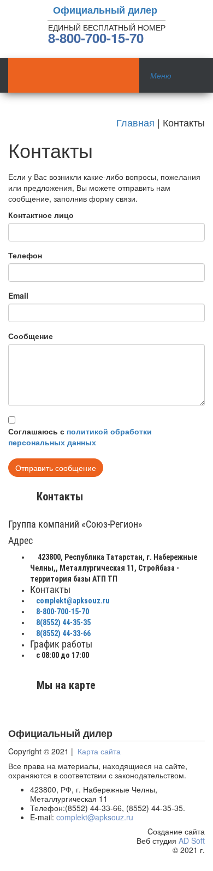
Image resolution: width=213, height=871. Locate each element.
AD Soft (192, 840)
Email (18, 295)
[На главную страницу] (73, 75)
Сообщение (30, 335)
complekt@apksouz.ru (94, 817)
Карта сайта (99, 751)
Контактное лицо (41, 214)
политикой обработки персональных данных (80, 436)
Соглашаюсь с (80, 436)
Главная (135, 122)
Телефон (25, 255)
